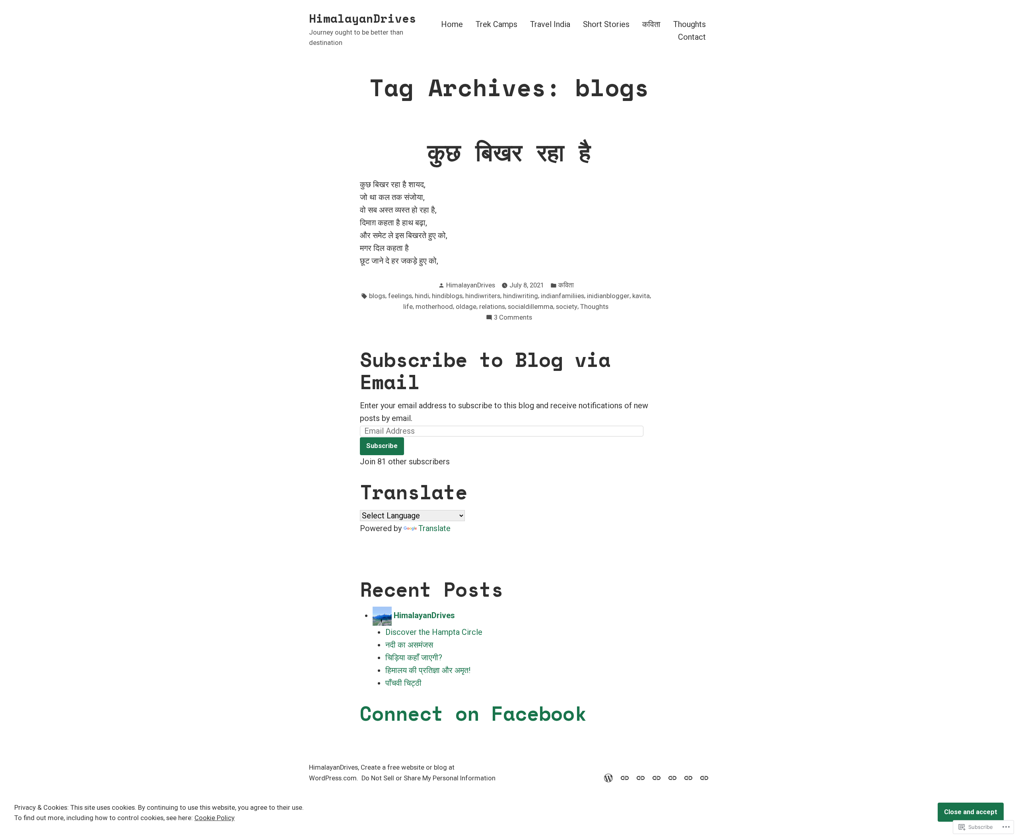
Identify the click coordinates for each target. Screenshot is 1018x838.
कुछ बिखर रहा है (509, 152)
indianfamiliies (562, 296)
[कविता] (672, 777)
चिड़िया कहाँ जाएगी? (413, 657)
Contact (692, 37)
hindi (422, 296)
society (566, 306)
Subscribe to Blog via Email (485, 370)
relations (492, 306)
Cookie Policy (214, 818)
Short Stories (606, 24)
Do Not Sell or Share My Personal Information (428, 778)
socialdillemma (530, 306)
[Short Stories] (656, 777)
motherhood (434, 306)
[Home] (610, 777)
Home (452, 24)
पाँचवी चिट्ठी (403, 683)
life (408, 306)
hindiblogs (447, 296)
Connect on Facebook (473, 713)
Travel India (550, 24)
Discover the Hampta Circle (433, 632)
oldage (466, 306)
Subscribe (382, 446)
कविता (651, 24)
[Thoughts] (688, 777)
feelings (400, 296)
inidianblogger (608, 296)
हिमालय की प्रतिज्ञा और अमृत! (427, 670)
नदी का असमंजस (409, 645)
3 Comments (513, 318)
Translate (434, 528)
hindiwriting (520, 296)
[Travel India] (641, 777)
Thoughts (689, 24)
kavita (641, 296)
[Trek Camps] (625, 777)
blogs (377, 296)
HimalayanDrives (362, 18)
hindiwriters (482, 296)
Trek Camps (496, 24)
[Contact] (702, 777)
